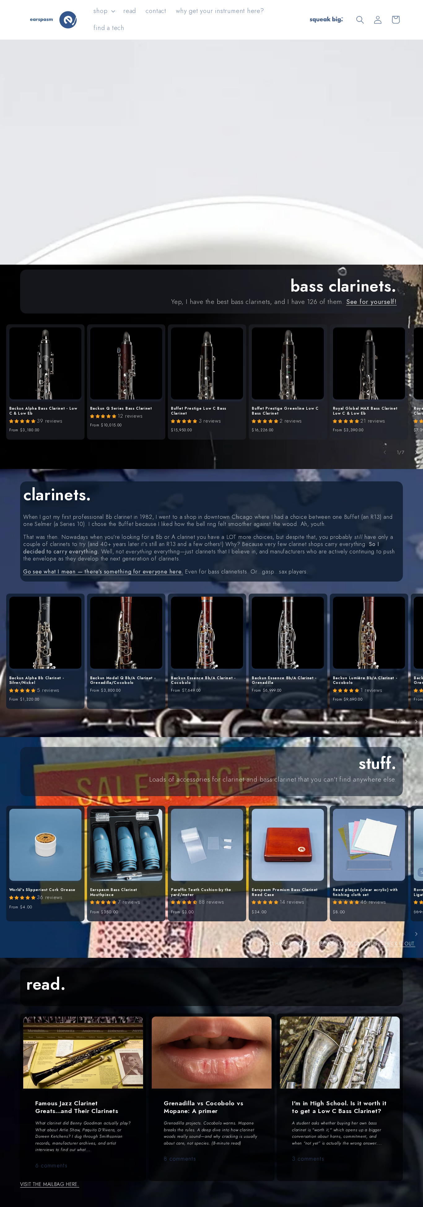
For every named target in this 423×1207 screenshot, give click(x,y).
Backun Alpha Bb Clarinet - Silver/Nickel (36, 680)
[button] (104, 11)
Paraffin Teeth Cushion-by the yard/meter (201, 892)
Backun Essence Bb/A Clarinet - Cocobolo (203, 680)
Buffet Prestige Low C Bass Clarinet (198, 411)
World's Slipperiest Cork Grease (42, 890)
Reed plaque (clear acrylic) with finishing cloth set (365, 892)
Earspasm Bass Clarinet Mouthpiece (113, 892)
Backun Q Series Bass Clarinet (121, 408)
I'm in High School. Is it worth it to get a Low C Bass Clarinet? (339, 1107)
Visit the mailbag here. (49, 1184)
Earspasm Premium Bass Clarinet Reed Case (285, 892)
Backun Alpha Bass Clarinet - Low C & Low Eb (43, 411)
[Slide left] (385, 452)
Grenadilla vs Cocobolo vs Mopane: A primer (203, 1107)
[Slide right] (416, 452)
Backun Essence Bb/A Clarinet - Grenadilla (284, 680)
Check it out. (398, 943)
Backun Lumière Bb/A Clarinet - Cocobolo (365, 680)
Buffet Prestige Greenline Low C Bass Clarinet (285, 411)
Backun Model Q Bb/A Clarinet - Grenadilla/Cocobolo (123, 680)
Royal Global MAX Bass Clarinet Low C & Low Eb (365, 411)
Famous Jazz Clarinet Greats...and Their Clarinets (76, 1107)
